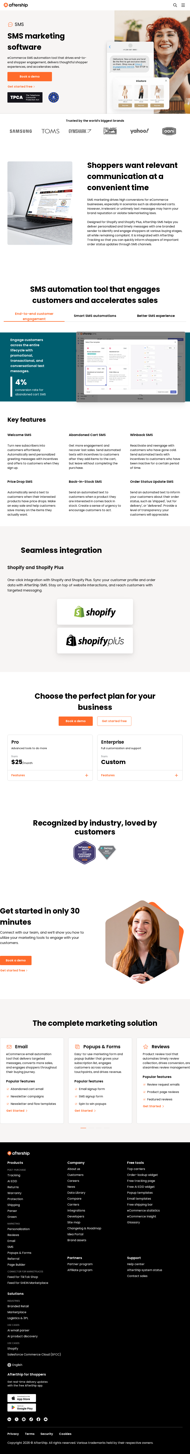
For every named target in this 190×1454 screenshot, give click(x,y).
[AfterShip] (17, 5)
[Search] (175, 5)
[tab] (34, 316)
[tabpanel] (95, 422)
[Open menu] (183, 5)
